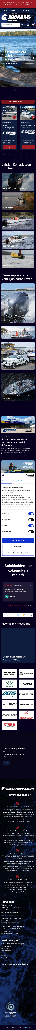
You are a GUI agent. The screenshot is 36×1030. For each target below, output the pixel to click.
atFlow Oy (27, 1027)
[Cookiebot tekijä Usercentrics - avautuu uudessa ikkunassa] (25, 475)
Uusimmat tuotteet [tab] (18, 102)
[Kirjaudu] (28, 24)
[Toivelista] (14, 108)
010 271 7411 (5, 931)
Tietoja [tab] (30, 481)
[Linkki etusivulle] (16, 17)
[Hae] (22, 25)
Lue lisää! (27, 5)
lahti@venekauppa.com (9, 933)
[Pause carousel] (18, 608)
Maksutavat (5, 948)
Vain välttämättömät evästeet (18, 553)
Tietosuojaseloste (7, 953)
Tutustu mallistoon (13, 64)
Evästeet (4, 955)
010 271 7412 (5, 920)
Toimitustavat (6, 946)
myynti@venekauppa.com (10, 912)
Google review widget (12, 615)
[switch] (31, 519)
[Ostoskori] (32, 24)
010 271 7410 (5, 910)
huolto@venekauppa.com (10, 923)
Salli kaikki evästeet (18, 540)
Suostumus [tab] (6, 481)
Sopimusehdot (6, 951)
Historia (4, 957)
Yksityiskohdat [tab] (18, 481)
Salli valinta (18, 546)
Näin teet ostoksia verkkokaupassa (13, 944)
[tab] (6, 605)
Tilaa (6, 763)
